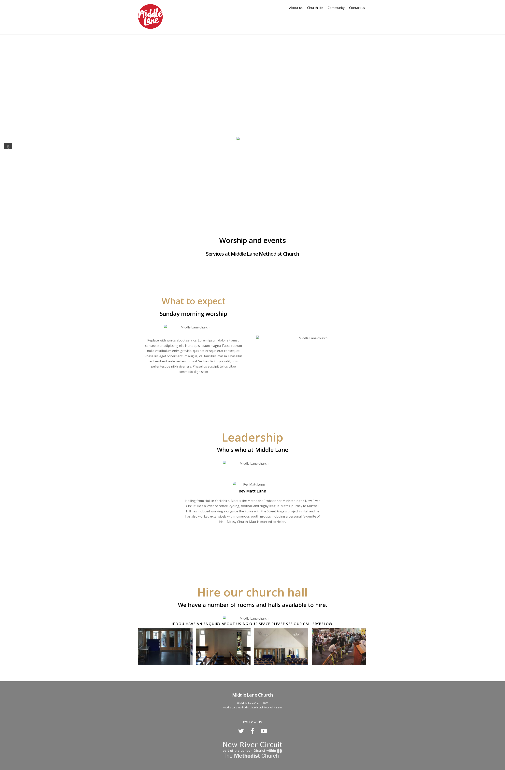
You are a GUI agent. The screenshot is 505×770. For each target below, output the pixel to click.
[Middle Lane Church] (150, 26)
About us (296, 8)
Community (336, 8)
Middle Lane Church (250, 703)
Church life (315, 8)
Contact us (357, 8)
